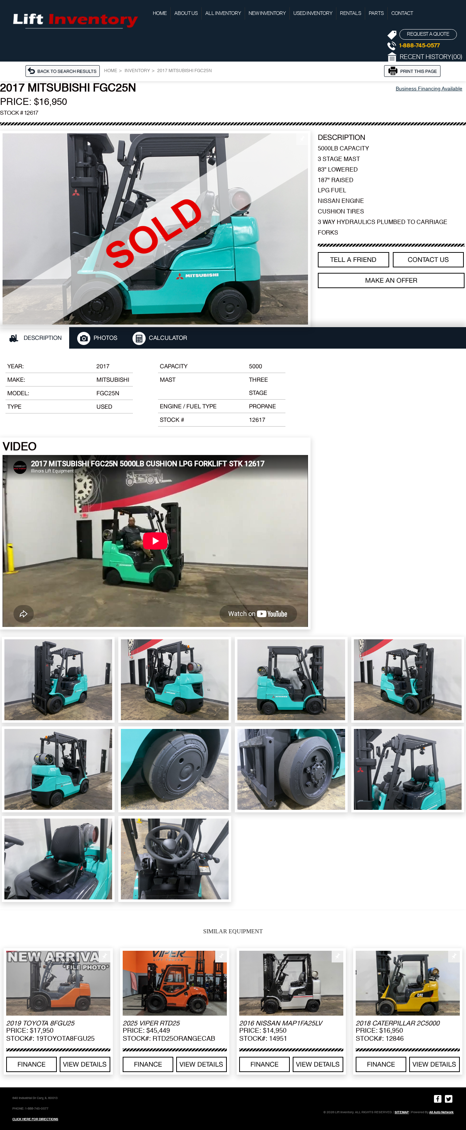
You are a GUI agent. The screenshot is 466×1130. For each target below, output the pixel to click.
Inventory (137, 71)
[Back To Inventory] (64, 70)
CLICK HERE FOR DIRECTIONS (35, 1119)
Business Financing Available (429, 88)
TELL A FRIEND (353, 259)
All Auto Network (441, 1112)
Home (160, 13)
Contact (402, 13)
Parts (376, 13)
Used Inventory (312, 13)
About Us (186, 13)
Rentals (350, 13)
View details (85, 1064)
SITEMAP (402, 1112)
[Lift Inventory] (74, 20)
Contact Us (428, 259)
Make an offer (391, 280)
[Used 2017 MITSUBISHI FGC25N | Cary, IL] (155, 229)
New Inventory (267, 13)
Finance (31, 1064)
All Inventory (223, 13)
